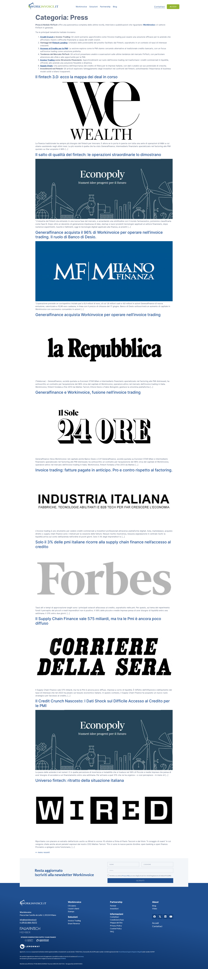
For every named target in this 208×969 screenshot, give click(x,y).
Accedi (155, 923)
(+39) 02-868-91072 (28, 922)
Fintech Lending (59, 42)
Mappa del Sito (116, 922)
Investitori (114, 908)
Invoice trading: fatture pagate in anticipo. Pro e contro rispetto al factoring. (103, 470)
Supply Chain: (46, 66)
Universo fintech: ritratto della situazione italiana (79, 780)
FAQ (112, 931)
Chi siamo (72, 905)
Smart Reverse (74, 923)
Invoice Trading (74, 920)
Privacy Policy (126, 875)
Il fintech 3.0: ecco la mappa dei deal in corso (76, 77)
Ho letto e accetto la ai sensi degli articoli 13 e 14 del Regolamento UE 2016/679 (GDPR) (140, 875)
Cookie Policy (116, 928)
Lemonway (28, 952)
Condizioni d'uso (117, 920)
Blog (154, 905)
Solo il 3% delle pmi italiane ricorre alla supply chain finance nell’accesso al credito (103, 544)
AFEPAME (63, 958)
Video (154, 908)
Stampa (71, 911)
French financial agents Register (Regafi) (130, 952)
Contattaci (114, 917)
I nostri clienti (73, 908)
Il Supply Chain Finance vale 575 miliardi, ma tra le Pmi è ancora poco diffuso (98, 621)
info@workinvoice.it (28, 919)
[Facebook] (154, 916)
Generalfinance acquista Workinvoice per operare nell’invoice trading (98, 314)
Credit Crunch (47, 37)
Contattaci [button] (159, 6)
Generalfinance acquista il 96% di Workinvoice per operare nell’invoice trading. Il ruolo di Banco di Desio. (99, 234)
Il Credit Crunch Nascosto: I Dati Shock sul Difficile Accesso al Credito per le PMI (102, 703)
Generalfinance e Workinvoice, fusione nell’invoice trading (88, 392)
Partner (113, 905)
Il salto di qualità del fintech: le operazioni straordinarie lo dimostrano (98, 154)
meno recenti (42, 852)
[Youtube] (170, 916)
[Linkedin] (165, 916)
